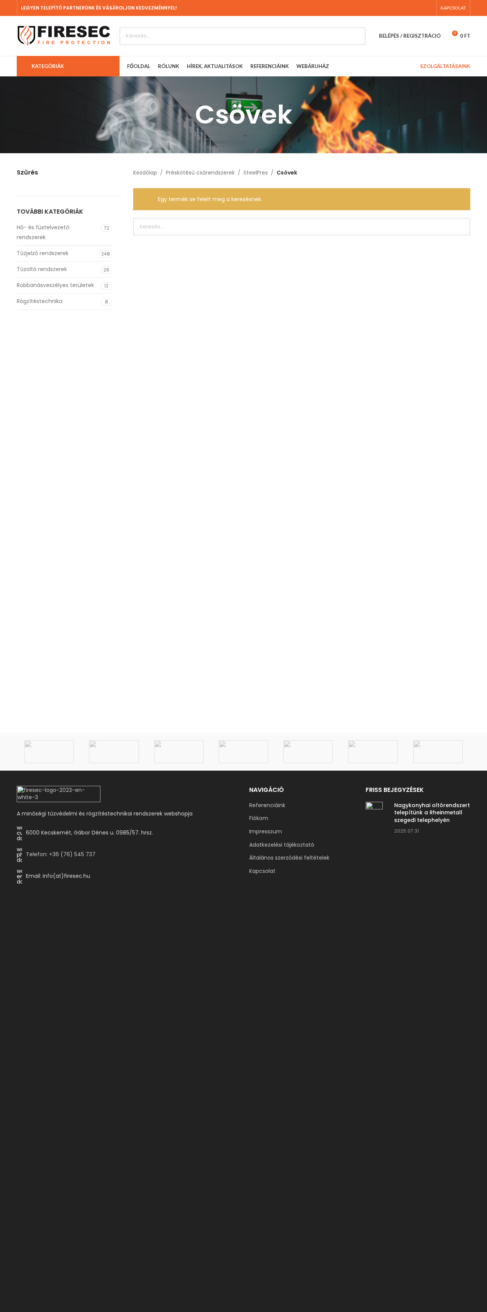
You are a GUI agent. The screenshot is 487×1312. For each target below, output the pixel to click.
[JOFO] (308, 752)
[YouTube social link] (428, 7)
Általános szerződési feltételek (289, 857)
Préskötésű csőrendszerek (200, 172)
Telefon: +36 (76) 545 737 (60, 854)
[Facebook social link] (418, 7)
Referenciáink (267, 805)
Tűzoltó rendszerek (42, 269)
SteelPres (256, 172)
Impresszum (265, 831)
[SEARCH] (357, 36)
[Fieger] (438, 752)
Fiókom (258, 818)
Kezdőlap (145, 172)
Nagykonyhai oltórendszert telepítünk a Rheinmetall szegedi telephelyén (432, 812)
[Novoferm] (178, 752)
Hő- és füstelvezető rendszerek (43, 232)
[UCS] (49, 752)
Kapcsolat (262, 871)
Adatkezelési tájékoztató (281, 845)
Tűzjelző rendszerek (42, 253)
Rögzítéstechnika (39, 301)
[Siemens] (113, 752)
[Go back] (185, 114)
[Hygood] (373, 752)
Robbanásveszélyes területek (55, 285)
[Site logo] (64, 35)
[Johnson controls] (243, 752)
